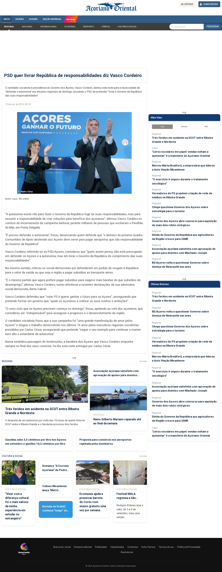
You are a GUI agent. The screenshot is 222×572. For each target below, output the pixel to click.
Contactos (132, 547)
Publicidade (101, 547)
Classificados (117, 547)
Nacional (27, 26)
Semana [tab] (184, 127)
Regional (9, 26)
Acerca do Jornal (62, 547)
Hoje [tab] (162, 127)
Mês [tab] (206, 127)
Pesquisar (213, 26)
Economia (70, 26)
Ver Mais (143, 361)
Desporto (88, 26)
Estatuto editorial (83, 547)
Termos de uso (166, 547)
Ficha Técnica (148, 547)
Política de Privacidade (188, 547)
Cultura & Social (127, 26)
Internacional (48, 26)
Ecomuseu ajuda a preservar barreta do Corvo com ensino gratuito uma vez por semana (92, 502)
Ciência (106, 26)
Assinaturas (127, 552)
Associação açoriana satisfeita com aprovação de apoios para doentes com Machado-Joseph (116, 375)
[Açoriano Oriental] (23, 555)
